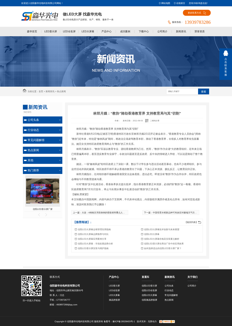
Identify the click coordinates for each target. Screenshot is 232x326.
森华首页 (32, 31)
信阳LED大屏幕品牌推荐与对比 (93, 234)
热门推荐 (33, 170)
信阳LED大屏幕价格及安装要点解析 (161, 239)
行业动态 (33, 130)
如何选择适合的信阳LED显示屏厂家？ (162, 248)
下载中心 (144, 31)
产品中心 (106, 31)
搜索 (203, 91)
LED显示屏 (50, 31)
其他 (30, 160)
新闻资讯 (181, 31)
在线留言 (180, 3)
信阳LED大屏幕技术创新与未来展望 (161, 229)
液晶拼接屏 (114, 300)
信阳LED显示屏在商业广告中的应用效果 (164, 243)
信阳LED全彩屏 (149, 290)
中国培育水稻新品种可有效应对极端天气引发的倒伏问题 (180, 212)
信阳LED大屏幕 (151, 234)
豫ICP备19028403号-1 (124, 321)
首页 (41, 91)
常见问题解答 (36, 140)
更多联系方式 (194, 13)
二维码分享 (154, 121)
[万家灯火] (167, 321)
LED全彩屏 (69, 31)
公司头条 (33, 119)
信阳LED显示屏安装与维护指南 (93, 248)
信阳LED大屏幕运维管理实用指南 (94, 229)
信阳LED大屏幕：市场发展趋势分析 (95, 243)
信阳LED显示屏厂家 (43, 209)
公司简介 (162, 31)
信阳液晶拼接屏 (149, 300)
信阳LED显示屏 (149, 285)
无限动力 (152, 321)
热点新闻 (61, 91)
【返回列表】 (191, 222)
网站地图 (165, 3)
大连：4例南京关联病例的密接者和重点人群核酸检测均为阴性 (112, 212)
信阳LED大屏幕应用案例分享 (92, 239)
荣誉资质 (200, 31)
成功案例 (125, 31)
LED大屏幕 (88, 31)
